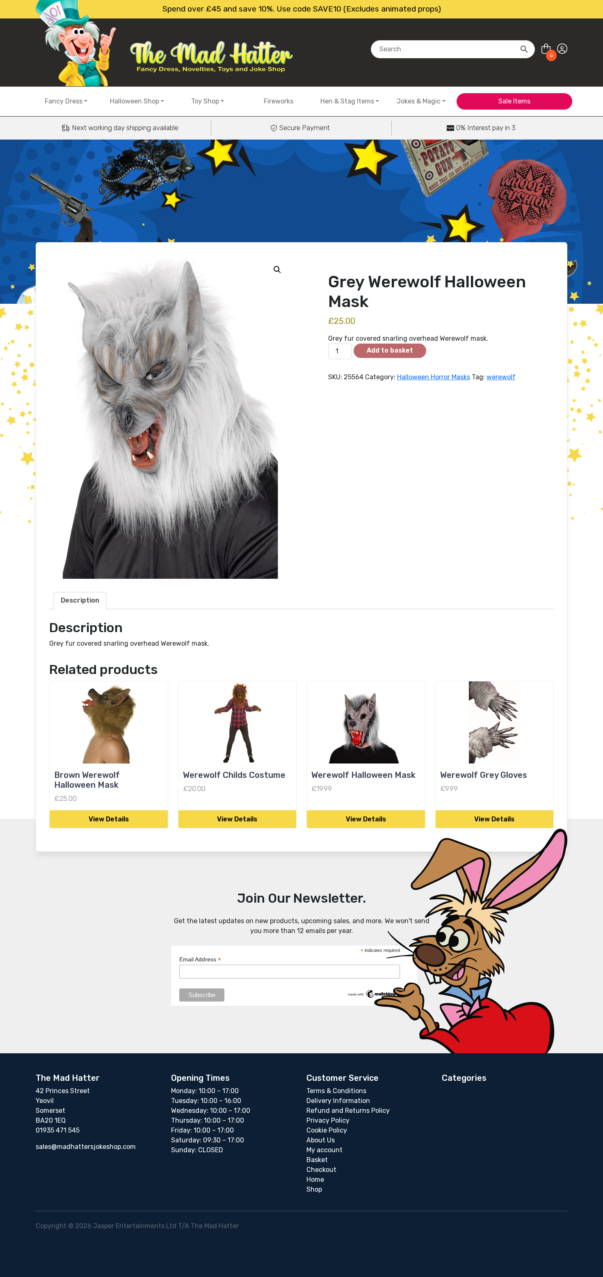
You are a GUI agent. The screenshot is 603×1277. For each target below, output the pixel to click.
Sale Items (514, 101)
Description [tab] (80, 600)
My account (324, 1150)
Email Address (200, 959)
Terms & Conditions (336, 1091)
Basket (317, 1160)
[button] (277, 269)
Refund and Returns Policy (348, 1110)
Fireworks (278, 101)
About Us (320, 1140)
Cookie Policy (326, 1130)
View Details (109, 819)
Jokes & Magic (419, 101)
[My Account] (562, 49)
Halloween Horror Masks (433, 377)
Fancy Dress (63, 101)
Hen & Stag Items (347, 101)
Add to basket (390, 350)
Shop (314, 1189)
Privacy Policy (327, 1120)
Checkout (321, 1170)
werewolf (501, 377)
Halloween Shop (134, 101)
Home (315, 1179)
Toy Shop (205, 101)
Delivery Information (338, 1101)
